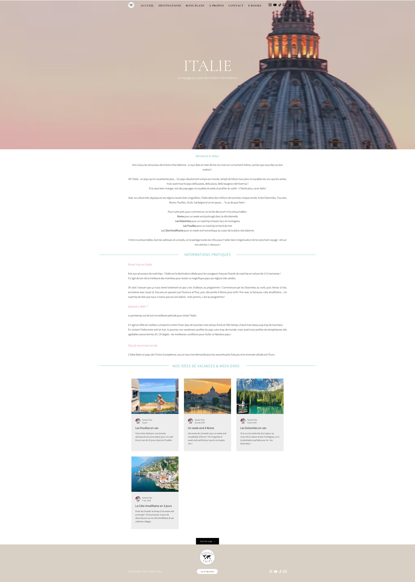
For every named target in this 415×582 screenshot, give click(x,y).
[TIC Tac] (280, 5)
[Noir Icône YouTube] (275, 5)
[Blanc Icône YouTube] (276, 571)
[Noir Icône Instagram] (270, 5)
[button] (170, 5)
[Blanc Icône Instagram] (271, 571)
